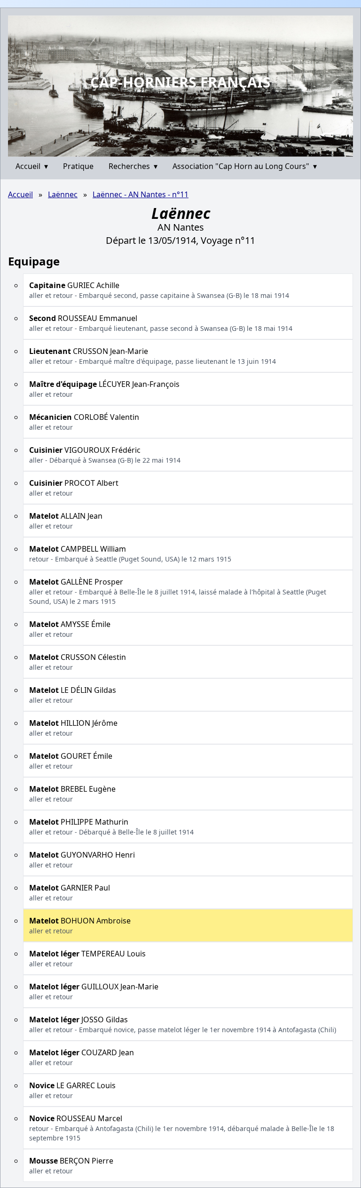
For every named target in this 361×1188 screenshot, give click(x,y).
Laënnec (63, 194)
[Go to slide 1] (177, 150)
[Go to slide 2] (183, 149)
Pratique (78, 166)
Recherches (133, 166)
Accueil (32, 166)
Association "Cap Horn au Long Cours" (245, 166)
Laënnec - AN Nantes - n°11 (140, 194)
